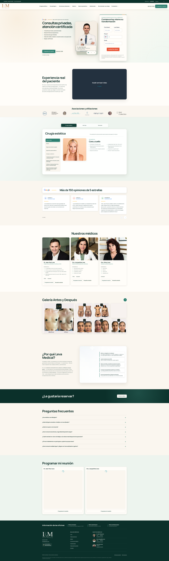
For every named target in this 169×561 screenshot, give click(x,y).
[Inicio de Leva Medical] (6, 6)
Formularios (114, 6)
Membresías (92, 6)
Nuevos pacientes (82, 6)
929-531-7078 (151, 6)
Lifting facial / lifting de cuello (95, 144)
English (147, 1)
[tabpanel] (84, 151)
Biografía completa (59, 282)
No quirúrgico (53, 6)
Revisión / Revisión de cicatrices (113, 150)
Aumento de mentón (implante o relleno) (97, 148)
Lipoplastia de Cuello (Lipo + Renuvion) (115, 144)
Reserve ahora (121, 396)
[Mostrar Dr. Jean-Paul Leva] (88, 52)
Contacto (72, 548)
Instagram (49, 278)
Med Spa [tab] (84, 125)
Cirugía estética (43, 6)
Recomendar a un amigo (104, 6)
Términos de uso (124, 554)
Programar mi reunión (161, 6)
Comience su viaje (45, 55)
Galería (74, 6)
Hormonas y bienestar (64, 6)
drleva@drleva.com (45, 541)
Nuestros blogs (73, 543)
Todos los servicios (73, 536)
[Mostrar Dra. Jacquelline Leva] (91, 52)
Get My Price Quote (113, 49)
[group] (84, 205)
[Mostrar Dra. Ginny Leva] (94, 52)
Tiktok (45, 278)
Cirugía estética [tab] (68, 125)
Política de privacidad (117, 554)
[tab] (53, 140)
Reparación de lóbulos (94, 150)
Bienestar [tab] (100, 125)
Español (152, 1)
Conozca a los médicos (74, 541)
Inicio (71, 534)
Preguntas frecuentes (74, 545)
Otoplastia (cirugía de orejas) (113, 148)
